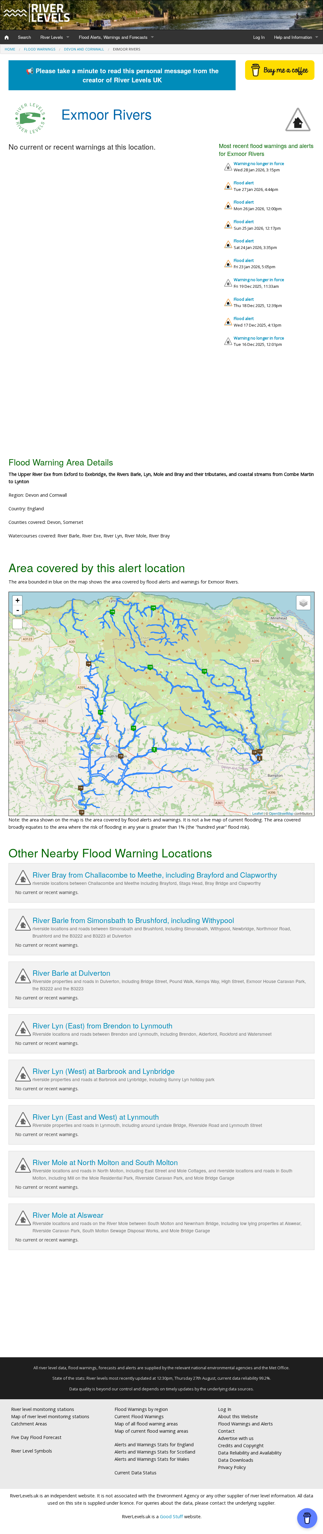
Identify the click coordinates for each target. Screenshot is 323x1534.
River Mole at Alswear (67, 1215)
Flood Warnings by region (141, 1409)
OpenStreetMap (281, 813)
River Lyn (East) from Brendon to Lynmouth (102, 1025)
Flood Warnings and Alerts (245, 1424)
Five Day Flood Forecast (36, 1437)
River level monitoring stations (42, 1409)
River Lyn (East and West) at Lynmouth (95, 1116)
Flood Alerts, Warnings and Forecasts (113, 37)
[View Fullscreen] (17, 624)
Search (24, 37)
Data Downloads (235, 1460)
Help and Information (293, 37)
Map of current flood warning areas (151, 1431)
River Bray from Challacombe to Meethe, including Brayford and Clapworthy (154, 874)
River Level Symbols (31, 1451)
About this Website (238, 1416)
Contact (226, 1431)
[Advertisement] (161, 404)
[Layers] (303, 603)
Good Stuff (171, 1516)
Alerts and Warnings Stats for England (154, 1445)
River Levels (51, 37)
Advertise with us (236, 1438)
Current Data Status (135, 1473)
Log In (259, 37)
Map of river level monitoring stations (50, 1416)
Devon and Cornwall (84, 49)
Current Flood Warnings (139, 1416)
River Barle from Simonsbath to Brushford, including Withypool (133, 920)
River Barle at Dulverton (71, 973)
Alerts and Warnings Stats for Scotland (155, 1452)
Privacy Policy (232, 1467)
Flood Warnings (39, 49)
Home (10, 49)
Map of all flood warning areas (146, 1424)
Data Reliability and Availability (249, 1453)
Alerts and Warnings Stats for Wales (152, 1459)
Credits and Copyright (241, 1445)
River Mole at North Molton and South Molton (105, 1162)
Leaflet (257, 813)
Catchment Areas (29, 1424)
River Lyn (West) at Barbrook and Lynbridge (103, 1071)
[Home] (6, 37)
